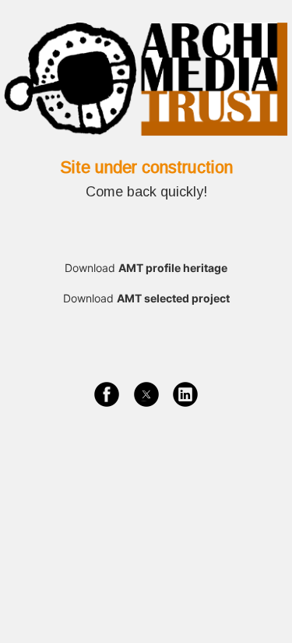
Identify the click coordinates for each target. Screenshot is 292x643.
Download (146, 267)
